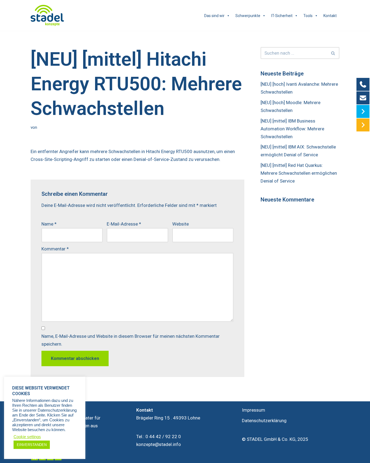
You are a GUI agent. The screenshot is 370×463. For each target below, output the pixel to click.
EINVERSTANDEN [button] (32, 445)
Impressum (253, 410)
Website (180, 224)
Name (49, 224)
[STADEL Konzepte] (47, 15)
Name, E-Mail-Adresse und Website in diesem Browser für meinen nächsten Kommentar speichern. (130, 340)
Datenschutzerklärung (264, 420)
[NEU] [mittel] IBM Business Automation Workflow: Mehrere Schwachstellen (292, 128)
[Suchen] (333, 53)
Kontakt (330, 16)
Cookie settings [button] (27, 437)
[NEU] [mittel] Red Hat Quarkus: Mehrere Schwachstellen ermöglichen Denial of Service (299, 173)
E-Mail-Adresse (124, 224)
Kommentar (55, 249)
